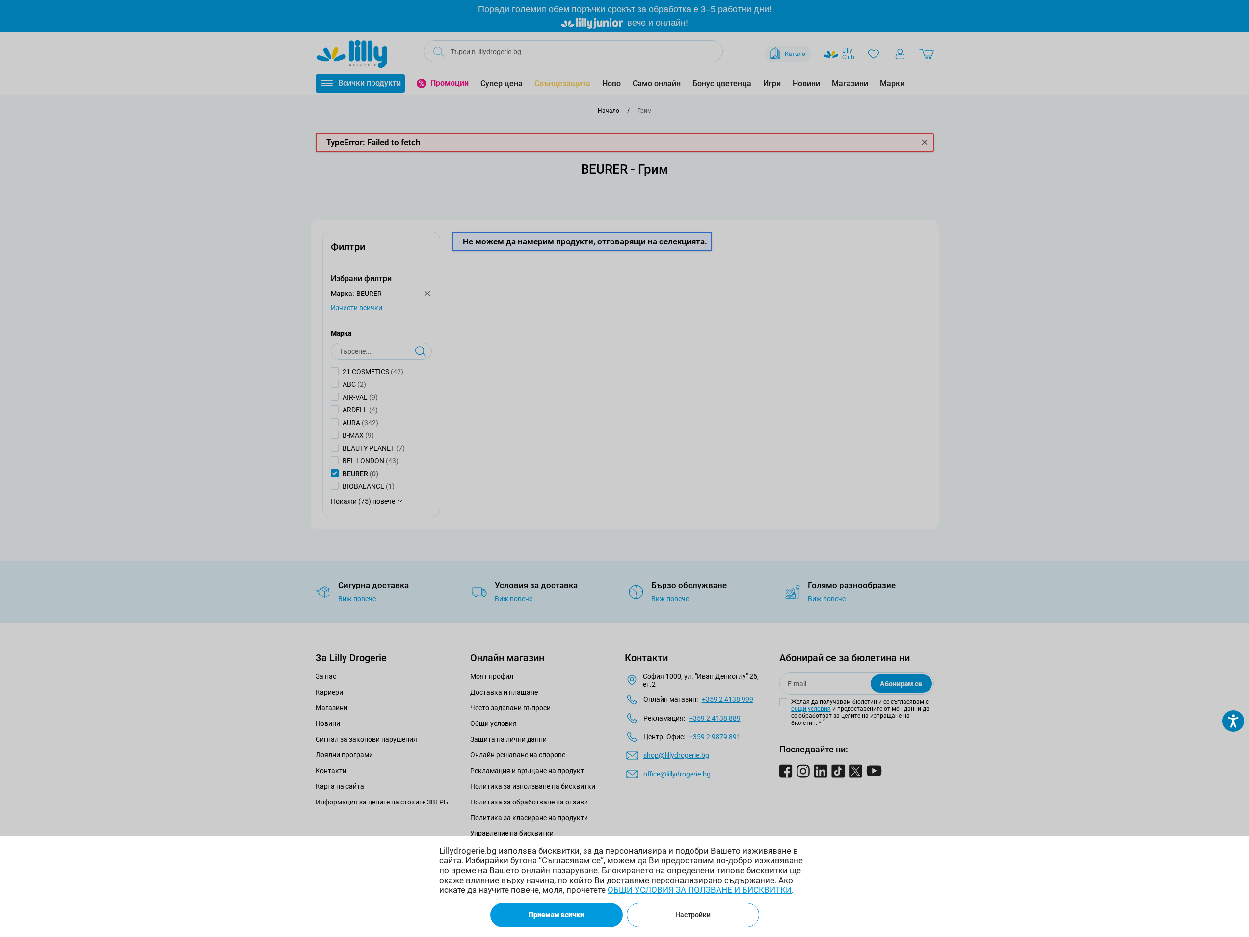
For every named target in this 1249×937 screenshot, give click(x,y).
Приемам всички (556, 915)
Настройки (693, 915)
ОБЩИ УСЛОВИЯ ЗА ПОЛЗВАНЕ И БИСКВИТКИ (700, 890)
